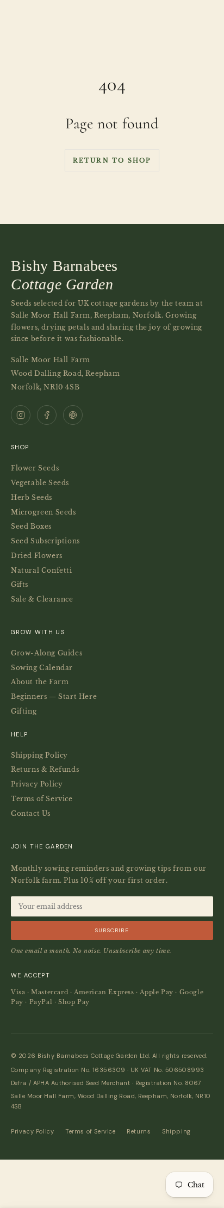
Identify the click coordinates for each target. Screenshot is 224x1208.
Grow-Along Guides (46, 653)
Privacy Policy (37, 784)
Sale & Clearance (42, 599)
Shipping (176, 1131)
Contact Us (31, 813)
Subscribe (112, 930)
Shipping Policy (39, 755)
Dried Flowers (37, 556)
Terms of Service (42, 799)
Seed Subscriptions (45, 541)
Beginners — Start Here (54, 696)
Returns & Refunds (45, 769)
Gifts (19, 584)
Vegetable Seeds (40, 483)
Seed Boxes (31, 526)
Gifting (23, 711)
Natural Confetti (41, 570)
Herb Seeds (31, 497)
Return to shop (112, 160)
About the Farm (40, 682)
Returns (139, 1131)
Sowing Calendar (42, 668)
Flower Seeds (35, 468)
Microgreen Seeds (43, 512)
